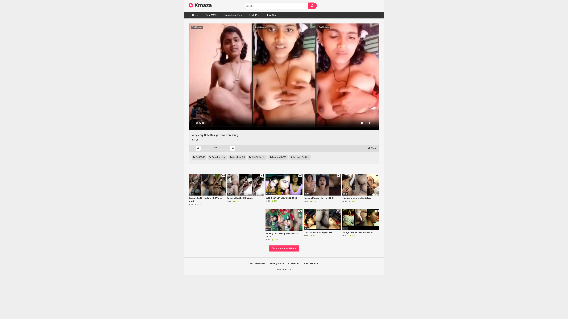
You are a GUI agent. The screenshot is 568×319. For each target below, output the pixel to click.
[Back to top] (558, 310)
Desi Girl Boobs (258, 157)
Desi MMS (211, 15)
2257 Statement (257, 263)
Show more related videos (284, 248)
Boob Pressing (218, 157)
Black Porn (254, 15)
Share (373, 148)
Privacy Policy (277, 263)
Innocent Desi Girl (301, 157)
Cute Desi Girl (238, 157)
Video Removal (311, 263)
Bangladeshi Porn (233, 15)
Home (195, 15)
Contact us (293, 263)
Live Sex (271, 15)
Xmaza (202, 5)
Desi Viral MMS (279, 157)
